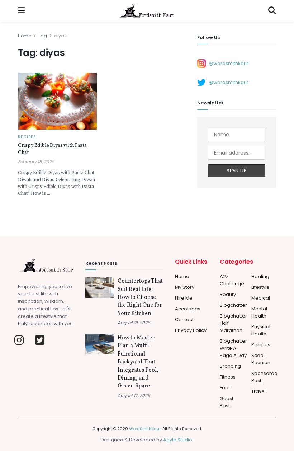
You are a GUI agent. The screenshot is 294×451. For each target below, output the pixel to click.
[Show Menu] (21, 11)
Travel (258, 391)
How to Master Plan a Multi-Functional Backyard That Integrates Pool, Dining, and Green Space (138, 362)
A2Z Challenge (232, 280)
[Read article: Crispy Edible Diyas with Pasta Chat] (57, 101)
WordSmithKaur (145, 429)
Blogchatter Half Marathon (233, 323)
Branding (230, 366)
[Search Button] (272, 11)
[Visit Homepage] (146, 11)
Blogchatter (233, 305)
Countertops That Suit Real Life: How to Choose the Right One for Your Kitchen (140, 297)
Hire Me (184, 298)
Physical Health (260, 330)
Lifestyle (260, 287)
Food (226, 387)
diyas (60, 36)
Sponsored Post (264, 377)
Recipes (27, 137)
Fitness (228, 377)
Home (24, 36)
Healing (260, 276)
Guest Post (226, 402)
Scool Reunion (260, 359)
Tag (42, 36)
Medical (260, 298)
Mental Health (259, 312)
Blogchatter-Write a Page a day (235, 348)
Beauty (228, 294)
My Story (184, 287)
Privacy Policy (191, 330)
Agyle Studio (177, 439)
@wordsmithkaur (228, 63)
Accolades (187, 308)
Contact (184, 319)
